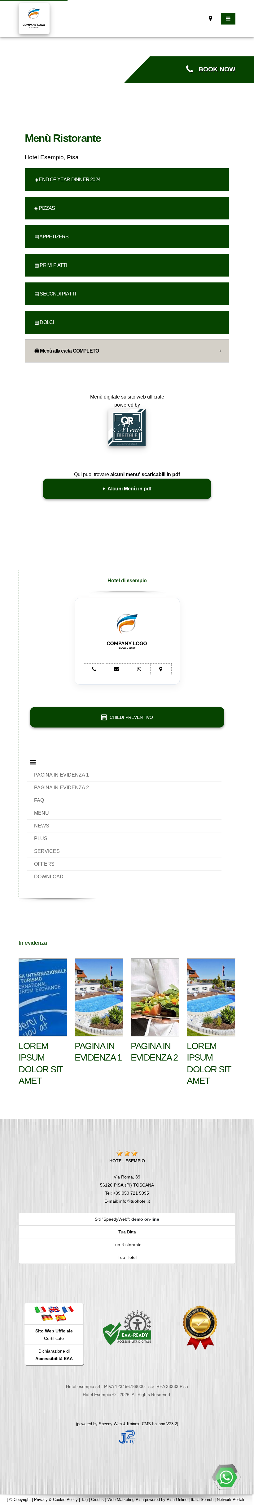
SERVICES (47, 851)
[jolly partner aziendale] (127, 427)
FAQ (39, 800)
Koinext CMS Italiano (146, 1424)
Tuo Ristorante (127, 1244)
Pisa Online (177, 1499)
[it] (40, 1309)
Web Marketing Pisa (125, 1499)
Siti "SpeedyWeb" (112, 1219)
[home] (34, 18)
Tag (84, 1499)
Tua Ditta (127, 1231)
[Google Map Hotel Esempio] (210, 18)
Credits (97, 1499)
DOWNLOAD (49, 876)
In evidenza (33, 943)
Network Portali (230, 1499)
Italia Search (202, 1499)
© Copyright (20, 1499)
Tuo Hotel (127, 1257)
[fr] (67, 1309)
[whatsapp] (226, 1477)
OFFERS (44, 864)
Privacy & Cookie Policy (56, 1499)
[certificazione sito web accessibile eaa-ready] (127, 1327)
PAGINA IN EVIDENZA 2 (61, 787)
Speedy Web (110, 1424)
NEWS (41, 825)
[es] (61, 1317)
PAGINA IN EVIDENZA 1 (61, 774)
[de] (47, 1317)
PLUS (40, 838)
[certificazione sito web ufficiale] (200, 1327)
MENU (41, 813)
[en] (54, 1309)
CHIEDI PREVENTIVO (130, 717)
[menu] (228, 19)
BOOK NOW (214, 69)
